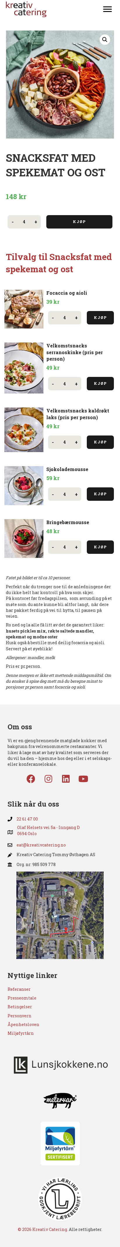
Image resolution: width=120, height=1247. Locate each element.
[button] (105, 39)
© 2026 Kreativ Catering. (43, 1229)
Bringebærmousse (67, 522)
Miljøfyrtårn (21, 1033)
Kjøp (79, 221)
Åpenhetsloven (23, 1024)
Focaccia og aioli (66, 293)
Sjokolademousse (67, 469)
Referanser (19, 989)
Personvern (19, 1015)
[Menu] (107, 9)
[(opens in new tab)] (60, 915)
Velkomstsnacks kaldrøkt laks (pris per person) (77, 414)
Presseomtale (22, 998)
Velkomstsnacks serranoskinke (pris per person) (74, 352)
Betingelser (20, 1006)
